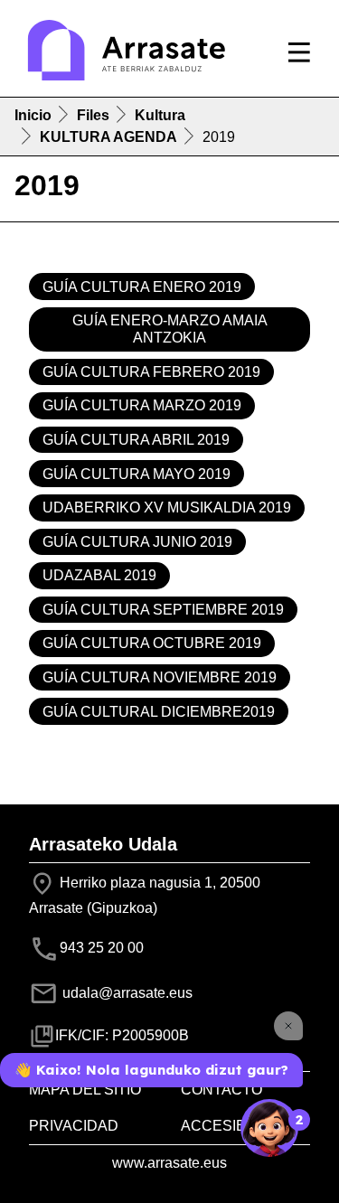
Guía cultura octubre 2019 (151, 643)
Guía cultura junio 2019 (137, 542)
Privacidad (73, 1125)
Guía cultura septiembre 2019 (163, 609)
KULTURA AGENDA (108, 137)
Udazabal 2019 (99, 575)
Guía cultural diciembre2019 (158, 711)
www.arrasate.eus (169, 1162)
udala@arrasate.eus (126, 993)
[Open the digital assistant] (269, 1128)
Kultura (160, 115)
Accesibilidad (237, 1125)
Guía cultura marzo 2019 (141, 405)
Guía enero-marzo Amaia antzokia (170, 329)
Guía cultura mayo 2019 (136, 474)
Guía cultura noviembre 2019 (159, 677)
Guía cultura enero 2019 (141, 287)
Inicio (33, 115)
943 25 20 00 (102, 947)
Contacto (221, 1089)
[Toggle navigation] (299, 52)
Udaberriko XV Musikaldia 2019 (166, 507)
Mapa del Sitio (85, 1089)
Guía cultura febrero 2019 (151, 372)
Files (93, 115)
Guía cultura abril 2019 (136, 439)
